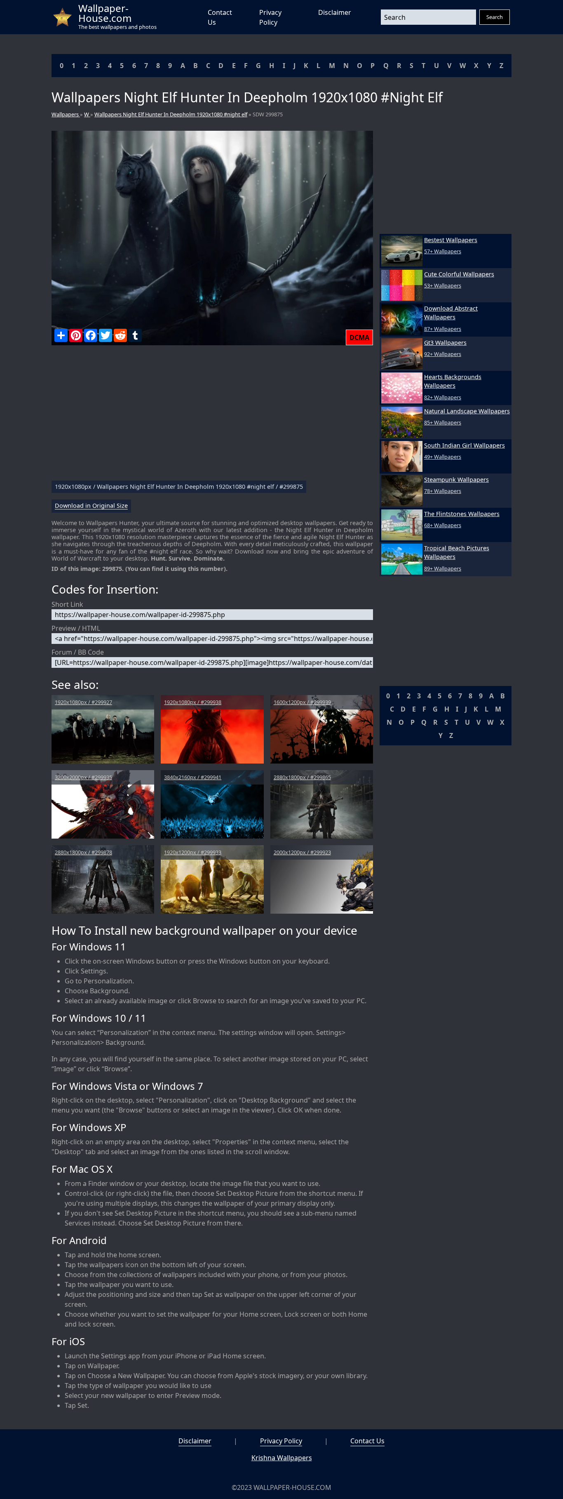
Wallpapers (66, 114)
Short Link (67, 604)
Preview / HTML (76, 628)
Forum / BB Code (78, 652)
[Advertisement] (212, 416)
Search (494, 17)
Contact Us (367, 1440)
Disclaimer (334, 12)
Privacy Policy (281, 1440)
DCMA (359, 337)
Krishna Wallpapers (281, 1457)
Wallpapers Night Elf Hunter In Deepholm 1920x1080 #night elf (170, 114)
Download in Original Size (91, 506)
